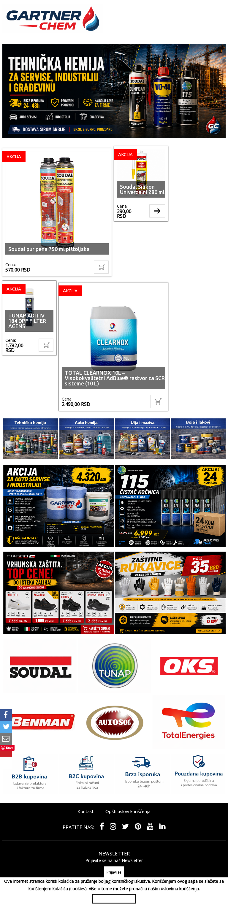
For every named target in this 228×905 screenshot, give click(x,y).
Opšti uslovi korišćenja (128, 816)
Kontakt (85, 816)
